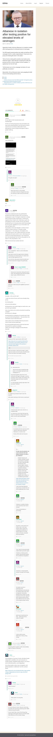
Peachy (10, 174)
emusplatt (18, 609)
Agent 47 (22, 444)
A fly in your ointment (16, 175)
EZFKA (5, 3)
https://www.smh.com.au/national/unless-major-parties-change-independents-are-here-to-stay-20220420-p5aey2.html (17, 672)
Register (41, 3)
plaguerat (14, 390)
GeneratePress (32, 735)
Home (21, 3)
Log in (35, 3)
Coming (11, 292)
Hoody (18, 248)
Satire (5, 77)
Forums (47, 3)
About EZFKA (29, 3)
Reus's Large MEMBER (20, 267)
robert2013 (12, 200)
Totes (10, 655)
